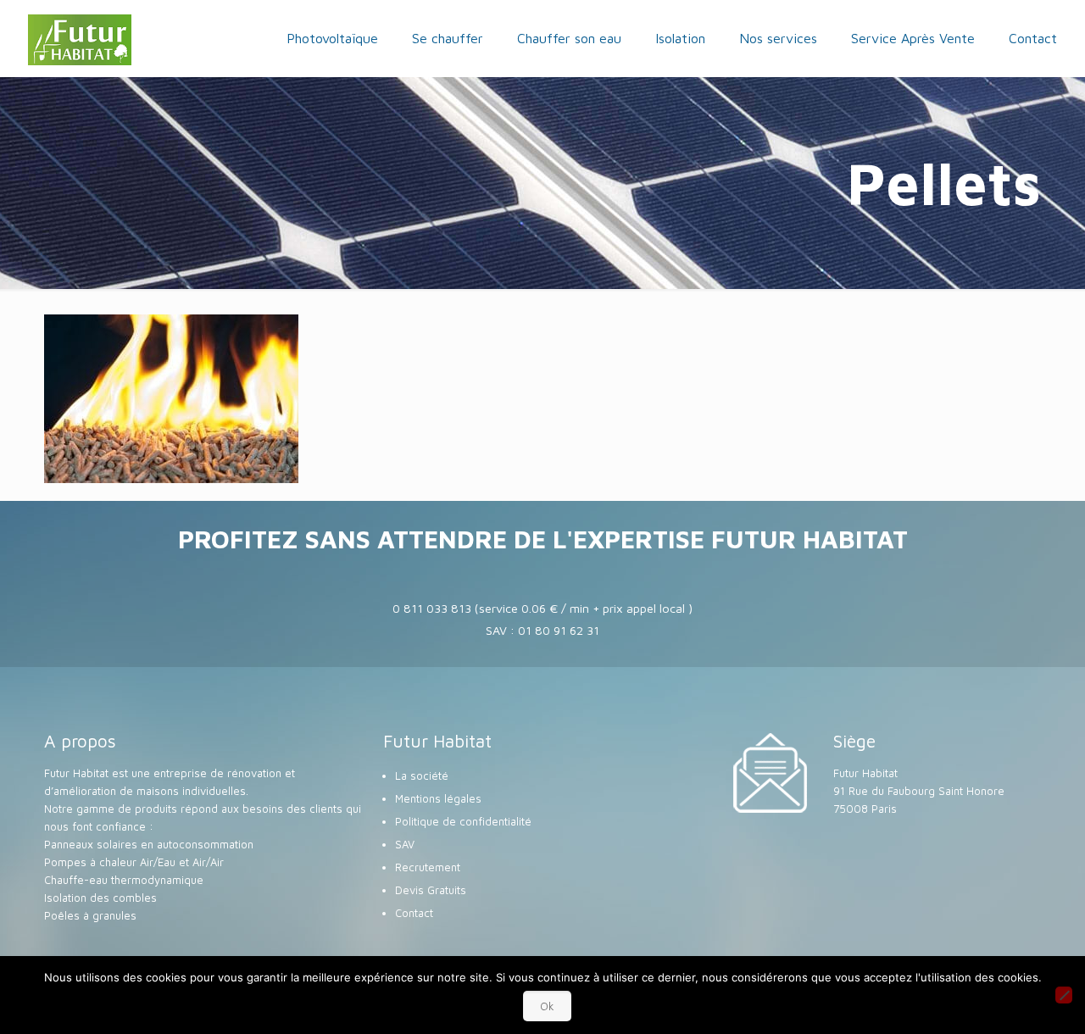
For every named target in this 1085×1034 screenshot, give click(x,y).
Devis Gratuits (430, 890)
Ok (547, 1006)
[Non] (1063, 995)
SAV (405, 844)
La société (421, 775)
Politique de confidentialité (463, 821)
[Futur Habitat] (79, 38)
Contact (414, 913)
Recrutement (427, 867)
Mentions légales (438, 798)
